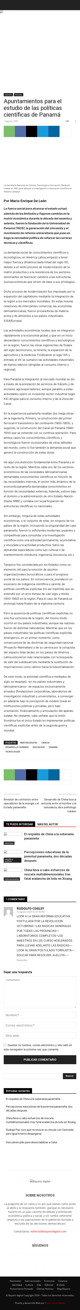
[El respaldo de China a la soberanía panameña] (13, 838)
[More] (65, 131)
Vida (39, 1284)
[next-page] (12, 888)
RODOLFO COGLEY (30, 908)
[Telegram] (42, 131)
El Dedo (61, 1284)
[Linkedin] (54, 131)
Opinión (8, 94)
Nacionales (15, 1281)
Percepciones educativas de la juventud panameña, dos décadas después (48, 856)
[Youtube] (40, 1267)
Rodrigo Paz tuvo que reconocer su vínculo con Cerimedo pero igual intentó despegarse (40, 1131)
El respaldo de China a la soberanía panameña (33, 1098)
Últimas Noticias (45, 1288)
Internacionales (12, 879)
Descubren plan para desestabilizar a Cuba (31, 1142)
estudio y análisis (9, 860)
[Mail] (39, 1257)
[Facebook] (20, 131)
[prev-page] (6, 888)
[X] (31, 131)
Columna (62, 1281)
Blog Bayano (63, 1288)
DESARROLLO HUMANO (17, 747)
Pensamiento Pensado (21, 1288)
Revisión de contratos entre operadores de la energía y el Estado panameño (21, 803)
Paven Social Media (55, 1303)
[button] (6, 5)
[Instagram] (19, 1256)
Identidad (9, 843)
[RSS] (49, 1257)
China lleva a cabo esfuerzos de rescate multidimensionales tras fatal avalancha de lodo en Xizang (48, 874)
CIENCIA (45, 742)
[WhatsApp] (9, 131)
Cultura (29, 1284)
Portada (18, 94)
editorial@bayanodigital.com (48, 1231)
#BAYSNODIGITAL (28, 742)
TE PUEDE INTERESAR (19, 824)
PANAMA (53, 747)
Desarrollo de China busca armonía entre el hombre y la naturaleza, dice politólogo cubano (58, 805)
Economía (49, 1281)
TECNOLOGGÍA (12, 751)
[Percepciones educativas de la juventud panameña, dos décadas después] (13, 856)
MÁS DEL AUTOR (47, 824)
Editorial (49, 1284)
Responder (22, 960)
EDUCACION (39, 747)
